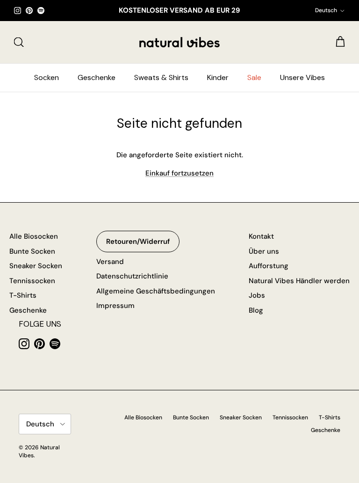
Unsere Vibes (302, 77)
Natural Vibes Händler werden (299, 280)
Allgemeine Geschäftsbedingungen (155, 291)
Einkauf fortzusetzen (179, 173)
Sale (254, 77)
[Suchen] (18, 42)
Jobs (257, 295)
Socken (46, 77)
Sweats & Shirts (161, 77)
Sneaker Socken (35, 266)
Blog (256, 310)
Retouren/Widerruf (138, 241)
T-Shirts (22, 295)
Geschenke (96, 77)
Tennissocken (32, 280)
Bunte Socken (32, 251)
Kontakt (261, 236)
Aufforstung (268, 266)
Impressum (115, 305)
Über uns (264, 251)
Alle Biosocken (33, 236)
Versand (110, 261)
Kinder (218, 77)
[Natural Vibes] (179, 42)
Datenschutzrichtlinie (132, 276)
